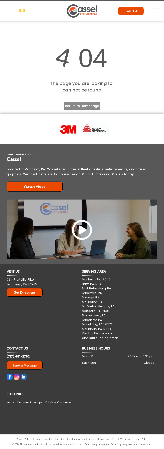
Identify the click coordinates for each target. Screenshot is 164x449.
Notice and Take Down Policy (103, 438)
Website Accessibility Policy (134, 438)
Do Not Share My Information (50, 438)
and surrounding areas (100, 338)
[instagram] (17, 377)
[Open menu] (156, 11)
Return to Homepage (82, 106)
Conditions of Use (76, 438)
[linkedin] (24, 377)
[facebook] (10, 377)
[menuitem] (12, 402)
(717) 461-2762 (18, 356)
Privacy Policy (23, 438)
